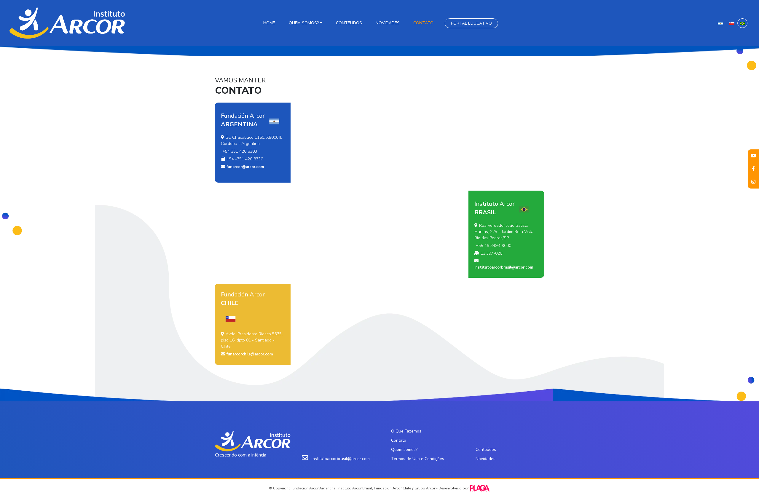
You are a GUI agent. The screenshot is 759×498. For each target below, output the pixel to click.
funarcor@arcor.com (245, 167)
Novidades (388, 23)
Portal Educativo (471, 23)
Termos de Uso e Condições (417, 459)
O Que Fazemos (406, 431)
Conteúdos (349, 23)
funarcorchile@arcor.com (250, 354)
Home (269, 23)
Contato (423, 23)
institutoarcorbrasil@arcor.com (503, 267)
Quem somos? (304, 23)
